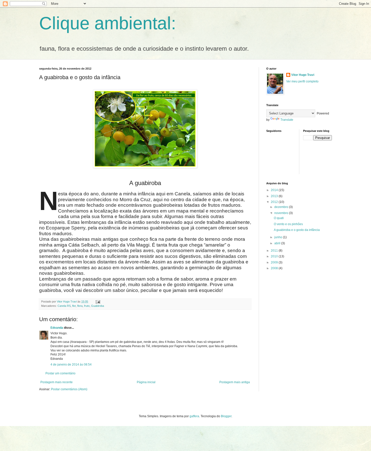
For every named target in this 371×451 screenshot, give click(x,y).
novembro (281, 213)
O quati (279, 218)
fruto (87, 305)
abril (277, 243)
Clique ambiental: (107, 23)
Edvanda (56, 327)
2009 (275, 262)
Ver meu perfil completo (302, 81)
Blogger (226, 416)
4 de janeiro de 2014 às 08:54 (71, 364)
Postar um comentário (60, 373)
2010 (275, 256)
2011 (275, 250)
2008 (275, 268)
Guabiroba (97, 305)
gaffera (194, 416)
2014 (275, 190)
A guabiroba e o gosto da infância (297, 230)
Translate (286, 120)
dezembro (281, 207)
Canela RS (64, 305)
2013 (275, 196)
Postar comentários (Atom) (69, 389)
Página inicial (146, 382)
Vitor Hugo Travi (302, 75)
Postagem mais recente (56, 382)
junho (278, 237)
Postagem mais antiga (234, 382)
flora (80, 305)
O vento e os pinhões (288, 224)
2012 (275, 202)
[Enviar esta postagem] (97, 301)
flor (74, 305)
